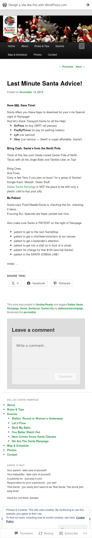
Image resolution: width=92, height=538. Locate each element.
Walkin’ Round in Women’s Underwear (37, 418)
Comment (65, 376)
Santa (23, 308)
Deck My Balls (21, 427)
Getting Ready (44, 304)
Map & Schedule (17, 54)
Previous (66, 66)
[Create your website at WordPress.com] (46, 5)
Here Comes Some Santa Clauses (34, 436)
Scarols (59, 46)
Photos (38, 54)
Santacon (34, 308)
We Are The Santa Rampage (30, 441)
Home (11, 46)
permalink (30, 312)
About (24, 46)
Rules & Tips (41, 46)
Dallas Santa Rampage (21, 187)
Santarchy (47, 308)
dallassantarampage (70, 308)
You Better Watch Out (26, 432)
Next (80, 66)
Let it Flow (19, 423)
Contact (52, 54)
